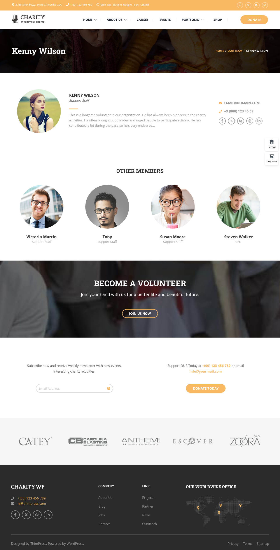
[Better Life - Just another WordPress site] (28, 19)
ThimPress (38, 543)
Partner (147, 506)
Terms (247, 543)
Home (219, 51)
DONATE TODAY (206, 388)
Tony (107, 236)
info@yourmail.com (205, 371)
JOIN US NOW (140, 313)
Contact (104, 524)
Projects (148, 497)
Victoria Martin (41, 236)
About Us (105, 497)
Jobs (101, 515)
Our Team (235, 51)
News (146, 515)
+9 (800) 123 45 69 (239, 111)
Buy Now (272, 161)
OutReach (149, 524)
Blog (101, 506)
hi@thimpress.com (32, 503)
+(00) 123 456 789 (81, 5)
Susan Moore (173, 236)
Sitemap (263, 543)
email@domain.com (242, 103)
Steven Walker (238, 236)
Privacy (233, 543)
